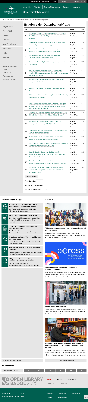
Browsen (7, 40)
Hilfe (5, 53)
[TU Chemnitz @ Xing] (60, 370)
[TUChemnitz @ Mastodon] (71, 370)
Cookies (49, 397)
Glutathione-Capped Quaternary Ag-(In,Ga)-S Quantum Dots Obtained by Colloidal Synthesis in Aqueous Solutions (47, 36)
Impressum (62, 394)
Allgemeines (8, 26)
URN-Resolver (8, 73)
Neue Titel (7, 31)
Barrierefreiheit (62, 397)
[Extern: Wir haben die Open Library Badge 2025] (22, 382)
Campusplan (72, 379)
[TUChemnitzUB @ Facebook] (29, 370)
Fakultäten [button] (37, 7)
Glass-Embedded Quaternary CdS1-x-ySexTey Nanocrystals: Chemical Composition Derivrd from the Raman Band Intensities (47, 154)
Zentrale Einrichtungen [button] (52, 7)
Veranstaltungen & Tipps (12, 199)
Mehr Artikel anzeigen (66, 360)
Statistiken (7, 49)
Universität (50, 383)
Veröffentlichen (9, 44)
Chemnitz (63, 383)
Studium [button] (66, 7)
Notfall (49, 379)
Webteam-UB (6, 396)
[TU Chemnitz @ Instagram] (39, 370)
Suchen (6, 35)
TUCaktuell (49, 199)
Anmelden (45, 1)
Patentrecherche (8, 76)
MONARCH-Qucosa (10, 67)
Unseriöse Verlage (9, 79)
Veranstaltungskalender (13, 360)
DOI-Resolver (7, 70)
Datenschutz (76, 394)
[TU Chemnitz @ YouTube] (81, 370)
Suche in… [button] (77, 1)
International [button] (76, 7)
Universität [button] (26, 7)
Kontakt (54, 1)
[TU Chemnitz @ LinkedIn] (50, 370)
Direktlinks (35, 1)
